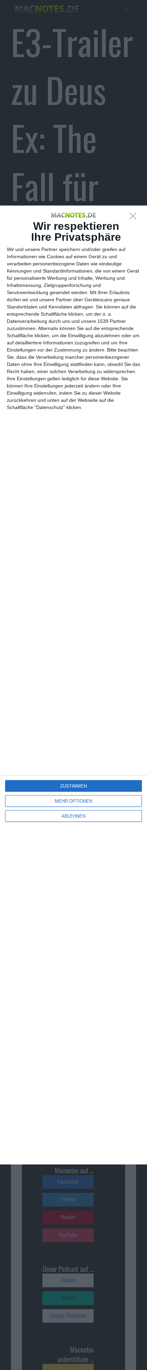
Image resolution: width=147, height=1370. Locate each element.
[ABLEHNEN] (134, 217)
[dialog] (73, 685)
